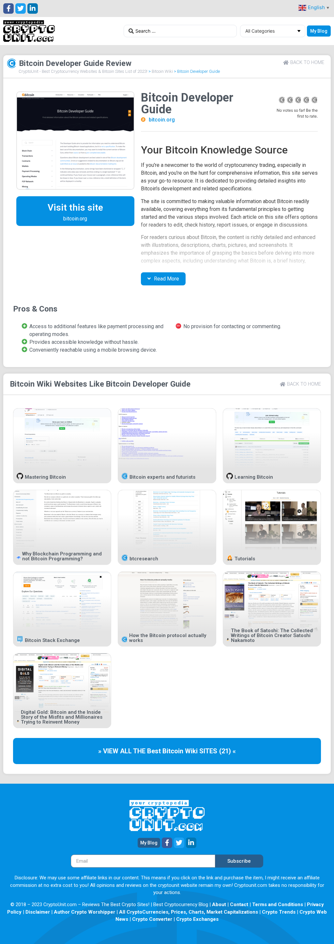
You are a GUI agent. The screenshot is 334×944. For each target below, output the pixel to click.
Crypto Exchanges (197, 919)
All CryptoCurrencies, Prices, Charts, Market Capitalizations (188, 912)
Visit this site (75, 207)
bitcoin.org (162, 120)
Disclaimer (37, 912)
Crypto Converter (152, 919)
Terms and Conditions (277, 904)
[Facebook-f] (8, 8)
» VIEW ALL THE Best (130, 751)
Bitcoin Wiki (162, 71)
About (219, 904)
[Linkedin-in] (32, 8)
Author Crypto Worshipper (84, 912)
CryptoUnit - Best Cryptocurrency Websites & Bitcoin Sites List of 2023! (83, 71)
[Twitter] (20, 8)
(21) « (227, 751)
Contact (239, 904)
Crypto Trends (279, 912)
